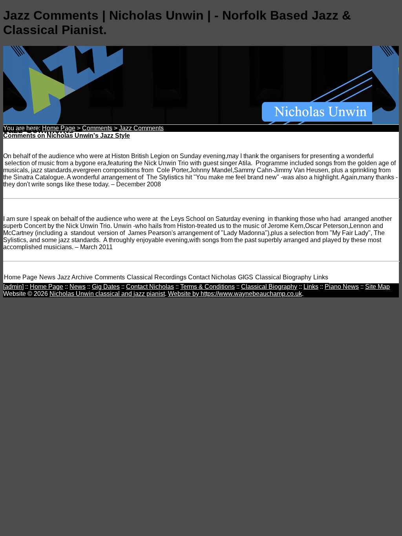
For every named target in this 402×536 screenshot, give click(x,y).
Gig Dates (106, 286)
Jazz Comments (141, 128)
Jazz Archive (75, 277)
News (47, 277)
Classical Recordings (156, 277)
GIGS (245, 277)
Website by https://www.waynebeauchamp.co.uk (235, 293)
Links (320, 277)
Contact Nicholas (212, 277)
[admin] (13, 286)
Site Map (377, 286)
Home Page (58, 128)
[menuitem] (20, 277)
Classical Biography (283, 277)
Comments (97, 128)
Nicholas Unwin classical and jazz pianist (107, 293)
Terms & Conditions (207, 286)
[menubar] (166, 277)
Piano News (342, 286)
